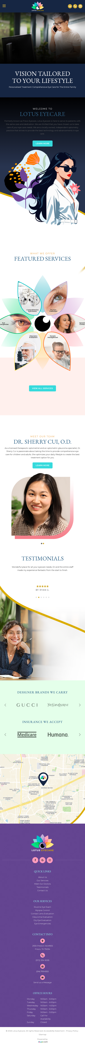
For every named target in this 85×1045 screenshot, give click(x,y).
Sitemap (42, 1034)
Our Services (42, 880)
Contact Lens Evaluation (42, 914)
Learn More (42, 143)
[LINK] (20, 281)
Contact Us (42, 890)
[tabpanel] (26, 705)
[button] (41, 543)
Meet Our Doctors (42, 884)
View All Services (42, 388)
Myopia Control (42, 910)
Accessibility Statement (54, 1031)
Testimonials (43, 887)
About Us (42, 877)
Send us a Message (42, 982)
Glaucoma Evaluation (42, 917)
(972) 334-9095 (42, 960)
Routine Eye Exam (42, 907)
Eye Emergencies (42, 924)
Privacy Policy (72, 1031)
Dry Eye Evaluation (42, 920)
